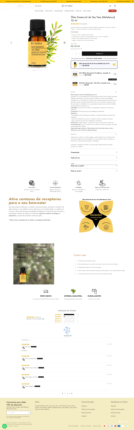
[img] (25, 344)
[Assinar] (28, 413)
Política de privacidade (86, 426)
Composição (75, 152)
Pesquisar (84, 406)
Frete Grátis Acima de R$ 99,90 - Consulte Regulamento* (117, 1)
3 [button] (67, 393)
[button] (75, 24)
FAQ (72, 163)
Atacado (39, 6)
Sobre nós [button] (78, 11)
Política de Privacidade (88, 409)
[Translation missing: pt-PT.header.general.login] (110, 6)
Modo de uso (75, 158)
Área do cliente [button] (87, 11)
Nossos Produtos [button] (39, 11)
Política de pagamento (73, 426)
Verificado (67, 335)
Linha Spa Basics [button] (58, 11)
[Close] (132, 1)
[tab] (33, 70)
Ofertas (113, 11)
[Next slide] (64, 42)
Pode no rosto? (76, 171)
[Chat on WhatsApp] (4, 426)
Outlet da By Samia (69, 11)
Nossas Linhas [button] (49, 11)
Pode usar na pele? (77, 166)
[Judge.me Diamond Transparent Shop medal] (67, 330)
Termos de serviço (97, 426)
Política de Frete (86, 413)
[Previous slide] (11, 42)
